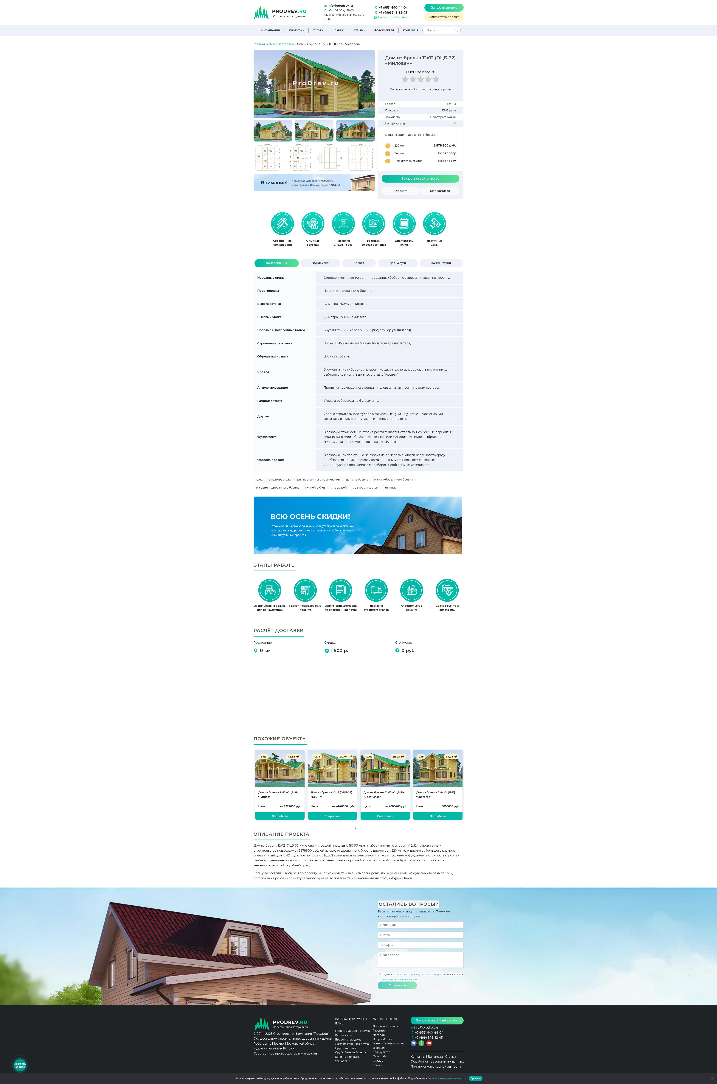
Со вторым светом (365, 487)
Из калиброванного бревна (393, 479)
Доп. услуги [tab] (398, 263)
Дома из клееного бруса (352, 1044)
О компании (270, 30)
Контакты (410, 30)
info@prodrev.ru (340, 5)
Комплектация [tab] (276, 263)
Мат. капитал (440, 191)
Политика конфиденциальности (436, 1066)
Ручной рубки (315, 487)
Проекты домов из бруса (352, 1030)
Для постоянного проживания (318, 479)
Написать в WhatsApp (392, 17)
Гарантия (379, 1030)
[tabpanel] (282, 231)
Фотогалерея (384, 30)
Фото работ (381, 1056)
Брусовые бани (345, 1048)
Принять (476, 1078)
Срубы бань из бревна (350, 1052)
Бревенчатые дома (348, 1039)
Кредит (401, 191)
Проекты (295, 30)
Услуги (318, 30)
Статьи (450, 1056)
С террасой (339, 487)
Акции (339, 30)
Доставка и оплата (385, 1026)
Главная (260, 44)
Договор (379, 1035)
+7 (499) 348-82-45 (393, 12)
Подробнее (438, 816)
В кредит (379, 1047)
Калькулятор (381, 1052)
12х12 (259, 479)
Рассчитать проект (444, 17)
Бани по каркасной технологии (348, 1059)
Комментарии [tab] (441, 263)
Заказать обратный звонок (437, 1020)
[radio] (405, 80)
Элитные (390, 487)
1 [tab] (356, 829)
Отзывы (359, 30)
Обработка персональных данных (437, 1061)
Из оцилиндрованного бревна (277, 487)
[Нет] (712, 1078)
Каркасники (343, 1035)
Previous (251, 787)
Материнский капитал (388, 1043)
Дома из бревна (281, 44)
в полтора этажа (280, 479)
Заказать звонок (444, 7)
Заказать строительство (420, 178)
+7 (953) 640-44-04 (393, 7)
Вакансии (435, 1056)
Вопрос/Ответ (382, 1039)
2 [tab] (361, 829)
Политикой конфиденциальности (398, 979)
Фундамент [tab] (320, 263)
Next (466, 787)
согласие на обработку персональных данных (420, 974)
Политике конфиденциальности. (447, 1078)
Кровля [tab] (359, 263)
